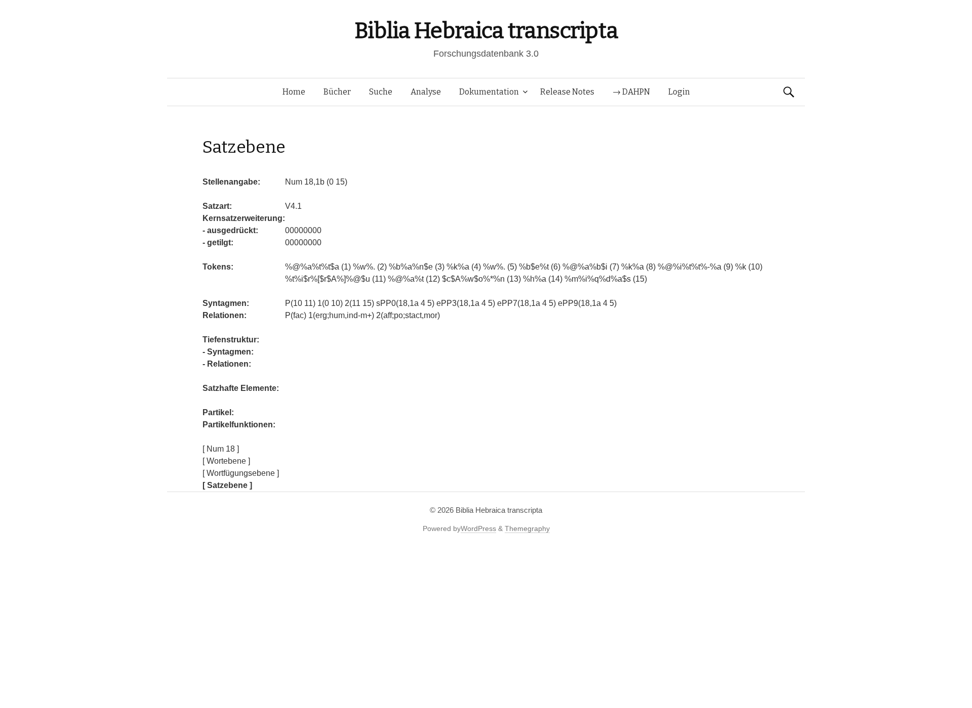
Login (679, 92)
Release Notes (567, 92)
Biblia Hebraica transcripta (486, 30)
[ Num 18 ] (220, 449)
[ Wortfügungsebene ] (240, 473)
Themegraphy (527, 528)
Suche (380, 92)
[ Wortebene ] (226, 461)
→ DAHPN (631, 92)
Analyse (426, 92)
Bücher (337, 92)
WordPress (478, 528)
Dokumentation (489, 92)
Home (293, 92)
